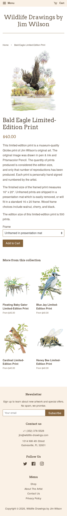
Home (6, 44)
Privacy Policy (33, 498)
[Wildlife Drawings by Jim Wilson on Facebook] (33, 464)
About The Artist (33, 488)
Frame (7, 227)
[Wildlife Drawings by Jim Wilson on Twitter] (25, 464)
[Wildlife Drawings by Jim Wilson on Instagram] (42, 464)
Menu (10, 3)
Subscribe (54, 413)
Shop (33, 484)
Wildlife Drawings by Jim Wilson (33, 20)
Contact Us (33, 493)
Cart (61, 3)
